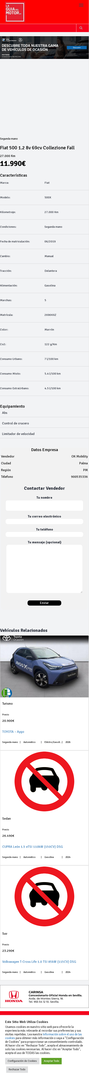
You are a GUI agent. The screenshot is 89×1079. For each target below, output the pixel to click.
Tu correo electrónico (44, 516)
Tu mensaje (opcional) (44, 542)
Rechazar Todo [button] (17, 1069)
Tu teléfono (44, 529)
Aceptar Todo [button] (51, 1061)
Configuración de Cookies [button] (22, 1061)
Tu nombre (44, 498)
